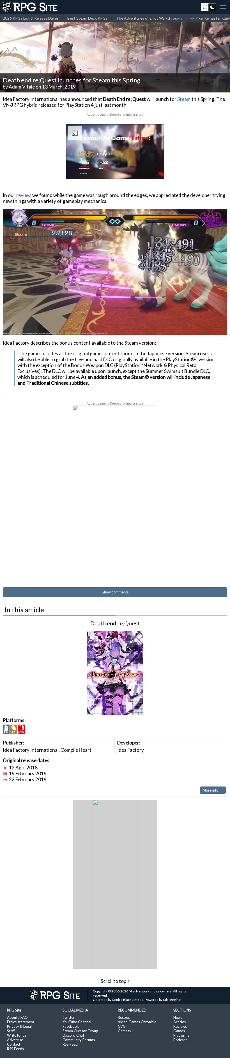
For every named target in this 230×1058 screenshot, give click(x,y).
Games (179, 1031)
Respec (124, 1017)
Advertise (15, 1040)
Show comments (115, 592)
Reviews (180, 1026)
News (177, 1017)
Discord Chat (73, 1035)
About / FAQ (17, 1017)
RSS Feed (70, 1044)
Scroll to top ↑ (115, 981)
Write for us (16, 1035)
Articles (179, 1022)
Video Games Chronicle (137, 1022)
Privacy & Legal (19, 1026)
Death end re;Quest (115, 623)
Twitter (69, 1017)
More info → (213, 790)
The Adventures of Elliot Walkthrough (149, 18)
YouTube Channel (77, 1022)
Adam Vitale (22, 87)
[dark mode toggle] (208, 7)
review (23, 195)
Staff (11, 1031)
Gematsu (125, 1031)
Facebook (71, 1026)
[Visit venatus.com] (153, 170)
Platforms (181, 1035)
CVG (122, 1026)
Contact (13, 1044)
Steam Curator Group (80, 1031)
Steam (184, 99)
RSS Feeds (15, 1049)
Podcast (180, 1040)
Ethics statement (20, 1022)
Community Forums (79, 1040)
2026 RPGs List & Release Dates (31, 18)
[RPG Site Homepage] (30, 7)
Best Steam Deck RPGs (87, 18)
